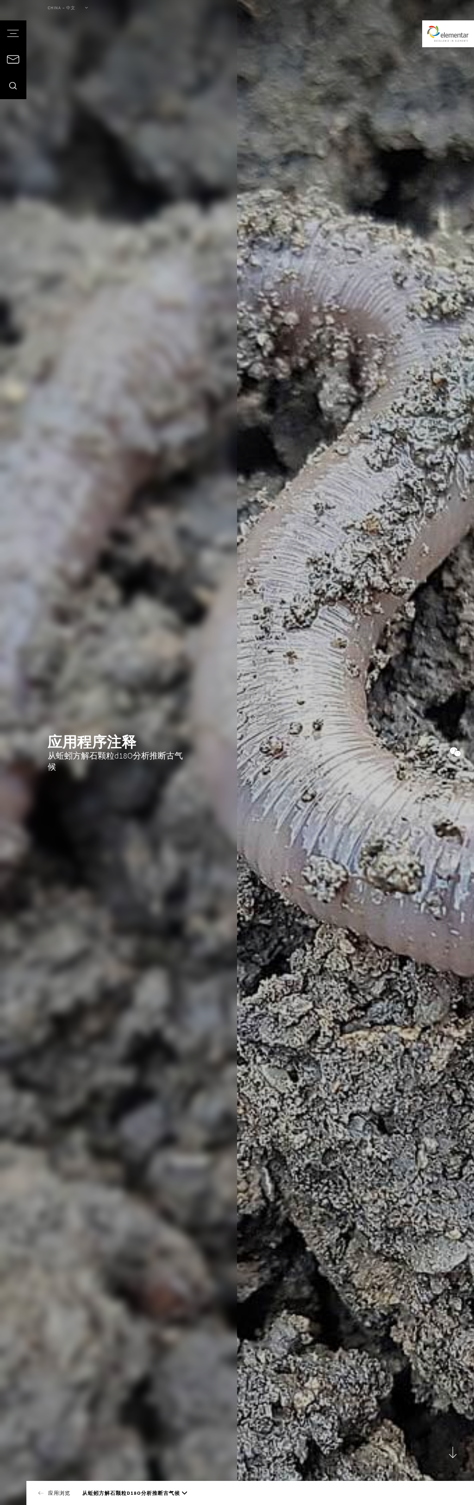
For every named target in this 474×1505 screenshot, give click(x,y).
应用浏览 (59, 1493)
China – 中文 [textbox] (61, 8)
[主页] (448, 33)
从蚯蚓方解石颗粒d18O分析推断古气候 (131, 1493)
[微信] (455, 752)
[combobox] (63, 8)
